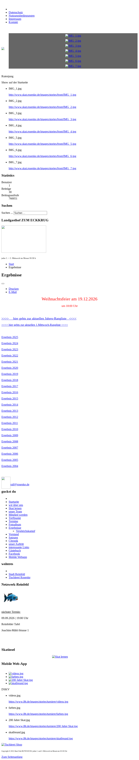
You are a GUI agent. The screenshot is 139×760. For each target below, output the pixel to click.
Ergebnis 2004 (9, 466)
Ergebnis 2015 (9, 398)
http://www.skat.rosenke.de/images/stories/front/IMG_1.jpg (42, 94)
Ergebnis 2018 (9, 380)
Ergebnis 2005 (9, 459)
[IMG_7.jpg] (73, 66)
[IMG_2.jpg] (73, 40)
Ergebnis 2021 (9, 361)
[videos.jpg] (16, 673)
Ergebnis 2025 (9, 337)
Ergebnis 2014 (9, 404)
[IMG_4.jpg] (73, 50)
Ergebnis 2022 (9, 355)
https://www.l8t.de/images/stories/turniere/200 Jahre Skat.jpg (43, 726)
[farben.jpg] (16, 676)
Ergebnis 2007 (9, 447)
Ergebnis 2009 (9, 435)
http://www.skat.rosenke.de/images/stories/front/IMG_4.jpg (42, 131)
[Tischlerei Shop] (11, 744)
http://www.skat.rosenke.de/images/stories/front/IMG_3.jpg (42, 119)
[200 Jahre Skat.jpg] (21, 679)
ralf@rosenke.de (19, 484)
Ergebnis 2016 (9, 392)
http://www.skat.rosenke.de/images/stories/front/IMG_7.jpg (42, 168)
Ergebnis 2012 (9, 416)
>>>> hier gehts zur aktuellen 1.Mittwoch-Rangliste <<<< (34, 324)
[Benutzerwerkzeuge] (2, 283)
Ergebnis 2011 (9, 423)
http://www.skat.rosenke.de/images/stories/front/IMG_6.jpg (42, 156)
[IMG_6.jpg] (73, 60)
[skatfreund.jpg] (18, 683)
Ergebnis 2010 (9, 429)
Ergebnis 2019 (9, 373)
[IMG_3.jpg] (73, 45)
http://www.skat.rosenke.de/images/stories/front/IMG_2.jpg (42, 106)
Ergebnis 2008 (9, 441)
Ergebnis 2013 (9, 410)
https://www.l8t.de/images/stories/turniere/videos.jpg (38, 701)
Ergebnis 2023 (9, 349)
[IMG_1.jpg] (73, 35)
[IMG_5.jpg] (73, 55)
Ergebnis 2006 (9, 453)
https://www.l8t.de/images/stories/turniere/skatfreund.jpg (41, 738)
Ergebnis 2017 (9, 386)
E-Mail (13, 292)
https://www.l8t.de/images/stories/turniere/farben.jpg (38, 713)
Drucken (14, 288)
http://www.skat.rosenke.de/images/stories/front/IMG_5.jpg (42, 143)
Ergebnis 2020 (9, 367)
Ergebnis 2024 (9, 343)
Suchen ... (7, 212)
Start (11, 264)
